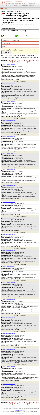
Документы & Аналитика (14, 11)
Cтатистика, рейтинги (23, 36)
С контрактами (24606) (18, 55)
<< (12, 60)
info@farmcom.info (20, 410)
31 (10, 62)
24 (15, 60)
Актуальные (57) (6, 55)
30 (37, 60)
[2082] (29, 62)
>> (24, 62)
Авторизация (10, 9)
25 (19, 60)
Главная (3, 11)
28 (30, 60)
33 (18, 62)
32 (14, 62)
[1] (9, 60)
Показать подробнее (20, 81)
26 (22, 60)
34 (21, 62)
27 (26, 60)
